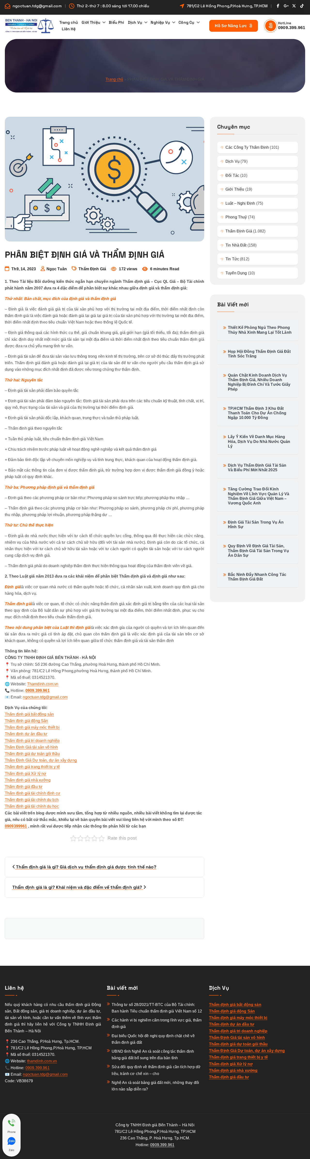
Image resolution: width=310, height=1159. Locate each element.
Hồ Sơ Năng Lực (231, 26)
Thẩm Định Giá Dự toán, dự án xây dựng (41, 760)
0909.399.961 (291, 27)
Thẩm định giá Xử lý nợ (25, 774)
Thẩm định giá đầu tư (23, 787)
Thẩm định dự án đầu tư (26, 734)
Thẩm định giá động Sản (26, 721)
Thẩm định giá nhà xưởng (28, 780)
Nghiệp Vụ (160, 22)
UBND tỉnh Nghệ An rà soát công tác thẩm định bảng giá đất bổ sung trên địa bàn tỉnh (153, 1054)
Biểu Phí (116, 22)
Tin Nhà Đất (236, 245)
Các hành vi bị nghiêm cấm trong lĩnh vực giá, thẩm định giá (157, 1023)
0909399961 (16, 826)
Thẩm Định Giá (92, 269)
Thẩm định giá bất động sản (29, 714)
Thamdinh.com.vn (42, 684)
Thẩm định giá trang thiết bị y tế (32, 767)
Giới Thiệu (91, 22)
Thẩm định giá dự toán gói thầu (32, 754)
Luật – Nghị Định (240, 203)
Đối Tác (232, 175)
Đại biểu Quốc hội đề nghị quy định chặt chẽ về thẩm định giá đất (153, 1039)
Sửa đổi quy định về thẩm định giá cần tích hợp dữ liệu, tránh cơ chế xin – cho (156, 1070)
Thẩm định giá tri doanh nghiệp (32, 741)
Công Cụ (186, 22)
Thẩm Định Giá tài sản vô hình (31, 747)
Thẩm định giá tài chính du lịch (32, 800)
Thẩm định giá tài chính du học (32, 806)
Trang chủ (68, 22)
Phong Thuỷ (236, 217)
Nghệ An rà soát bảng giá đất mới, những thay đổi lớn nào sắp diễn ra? (155, 1086)
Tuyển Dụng (236, 273)
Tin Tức (232, 259)
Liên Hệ (69, 28)
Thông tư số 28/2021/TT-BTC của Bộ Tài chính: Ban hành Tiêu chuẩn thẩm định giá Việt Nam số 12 (157, 1008)
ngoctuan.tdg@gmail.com (37, 6)
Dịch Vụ (135, 22)
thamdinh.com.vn (42, 1061)
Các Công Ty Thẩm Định (247, 147)
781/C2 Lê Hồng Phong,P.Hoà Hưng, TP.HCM (227, 6)
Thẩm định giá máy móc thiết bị (32, 727)
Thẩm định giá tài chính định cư (32, 793)
